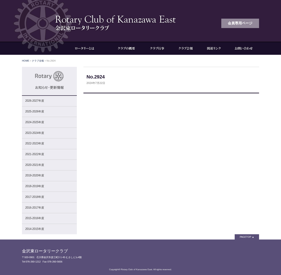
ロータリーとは (88, 48)
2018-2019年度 (34, 186)
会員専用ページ (240, 23)
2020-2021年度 (34, 165)
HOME (25, 60)
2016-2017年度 (34, 207)
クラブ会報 (185, 48)
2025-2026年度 (34, 111)
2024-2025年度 (34, 122)
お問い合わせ (243, 48)
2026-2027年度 (34, 100)
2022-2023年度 (34, 143)
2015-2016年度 (34, 218)
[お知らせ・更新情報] (49, 93)
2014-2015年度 (34, 229)
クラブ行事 (157, 48)
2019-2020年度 (34, 175)
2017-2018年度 (34, 197)
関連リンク (214, 48)
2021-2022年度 (34, 154)
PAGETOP (245, 237)
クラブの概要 (126, 48)
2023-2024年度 (34, 133)
